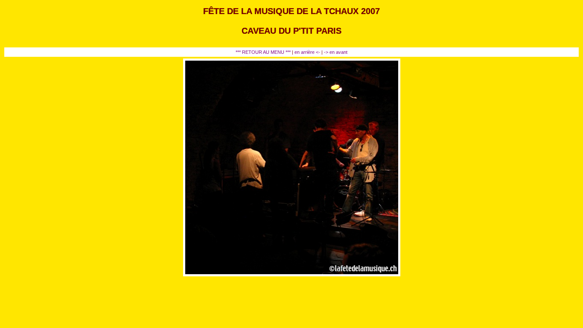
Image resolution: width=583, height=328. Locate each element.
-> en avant (335, 52)
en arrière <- (307, 52)
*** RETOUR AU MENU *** (263, 52)
